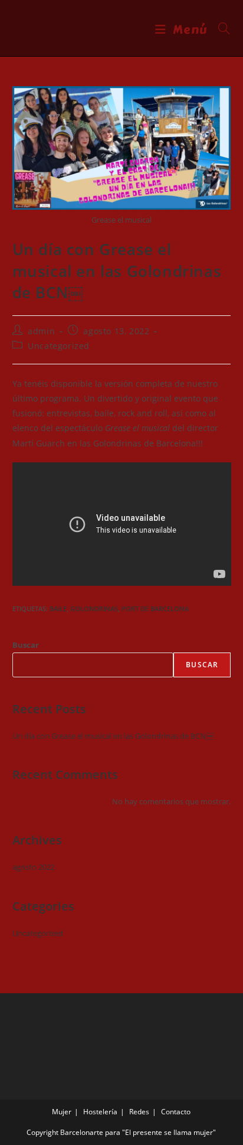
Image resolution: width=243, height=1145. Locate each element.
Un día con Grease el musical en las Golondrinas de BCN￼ (113, 735)
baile (58, 608)
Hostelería (100, 1112)
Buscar (25, 645)
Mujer (61, 1112)
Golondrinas (94, 608)
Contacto (176, 1112)
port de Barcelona (155, 608)
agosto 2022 (33, 867)
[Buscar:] (220, 30)
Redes (139, 1112)
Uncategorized (59, 345)
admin (41, 331)
